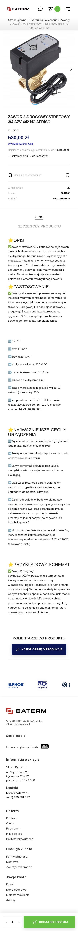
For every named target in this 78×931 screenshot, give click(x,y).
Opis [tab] (39, 217)
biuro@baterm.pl (17, 793)
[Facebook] (29, 735)
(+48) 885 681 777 (18, 797)
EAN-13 (12, 198)
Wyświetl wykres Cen (20, 143)
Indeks (11, 193)
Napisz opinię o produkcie (41, 649)
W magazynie (15, 187)
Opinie (13, 130)
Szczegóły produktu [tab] (39, 226)
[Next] (71, 69)
